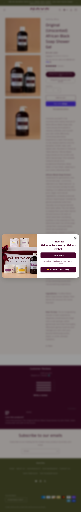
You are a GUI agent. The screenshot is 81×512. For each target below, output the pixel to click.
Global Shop (58, 255)
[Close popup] (75, 238)
